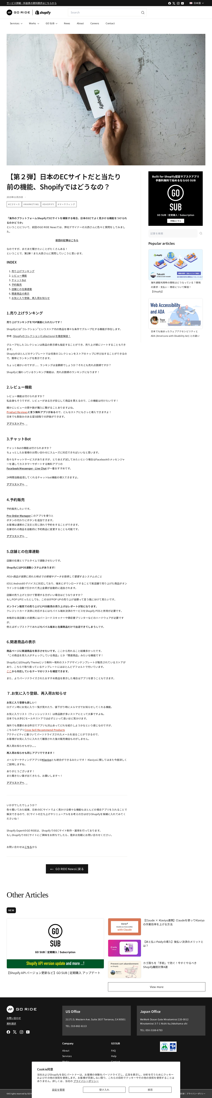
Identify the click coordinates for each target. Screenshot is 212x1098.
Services (15, 23)
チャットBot (19, 280)
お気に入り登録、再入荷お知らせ (31, 298)
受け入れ (104, 1089)
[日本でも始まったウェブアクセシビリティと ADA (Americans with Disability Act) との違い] (175, 313)
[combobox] (107, 12)
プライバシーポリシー (86, 1081)
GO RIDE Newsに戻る (69, 869)
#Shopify (48, 204)
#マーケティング (66, 204)
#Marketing (31, 204)
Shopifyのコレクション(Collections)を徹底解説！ (42, 336)
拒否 (150, 1089)
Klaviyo (46, 759)
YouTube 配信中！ (181, 12)
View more (156, 987)
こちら (28, 847)
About (80, 23)
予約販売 (17, 284)
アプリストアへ (16, 423)
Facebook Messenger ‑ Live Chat (27, 468)
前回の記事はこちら (66, 240)
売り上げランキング (23, 271)
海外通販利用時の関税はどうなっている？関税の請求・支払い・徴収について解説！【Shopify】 (176, 287)
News (67, 23)
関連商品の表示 (20, 293)
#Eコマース (14, 204)
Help (114, 1056)
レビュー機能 (19, 275)
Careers (94, 23)
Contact (110, 23)
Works (32, 23)
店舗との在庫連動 (22, 289)
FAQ (113, 1050)
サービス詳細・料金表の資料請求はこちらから (32, 3)
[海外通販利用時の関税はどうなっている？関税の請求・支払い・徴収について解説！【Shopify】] (175, 264)
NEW (11, 910)
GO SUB (50, 23)
